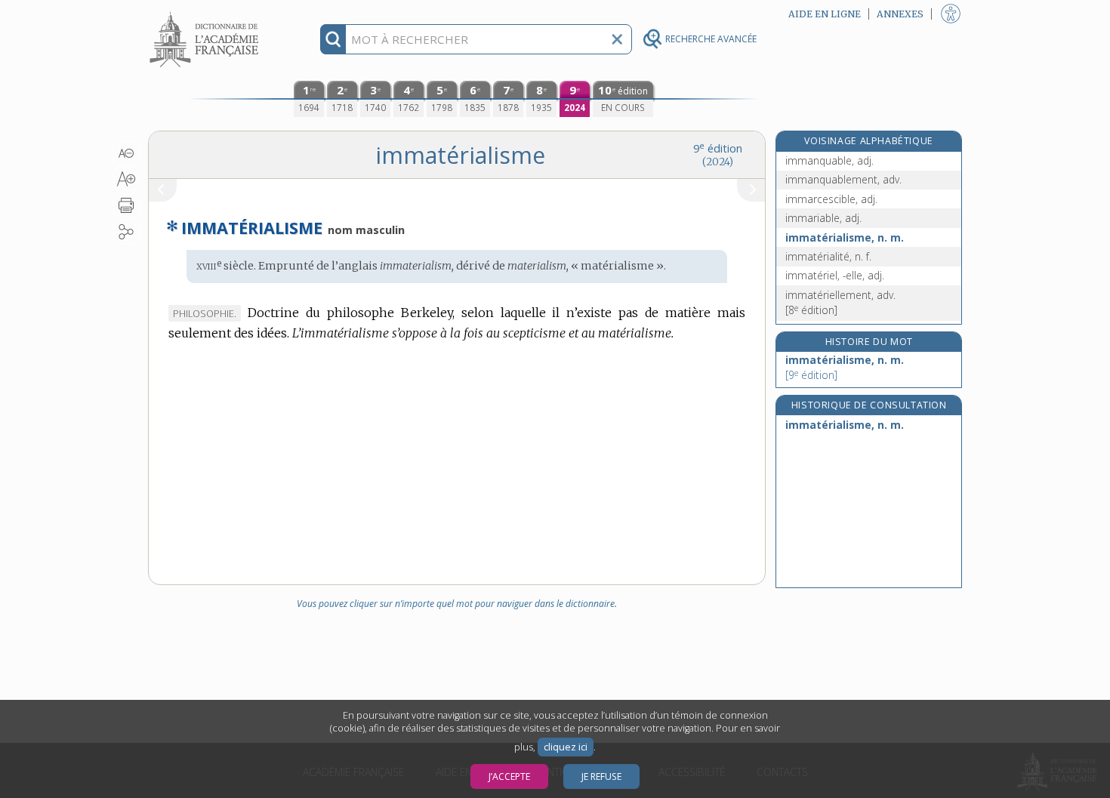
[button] (126, 153)
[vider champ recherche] (617, 39)
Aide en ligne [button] (824, 14)
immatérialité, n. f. (828, 256)
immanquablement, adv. (843, 179)
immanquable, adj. (829, 160)
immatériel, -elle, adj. (834, 275)
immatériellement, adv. (840, 302)
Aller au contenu (206, 13)
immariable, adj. (823, 218)
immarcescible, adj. (831, 199)
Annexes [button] (900, 14)
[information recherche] (333, 39)
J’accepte (509, 776)
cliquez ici (565, 747)
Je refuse (601, 776)
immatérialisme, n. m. (844, 237)
